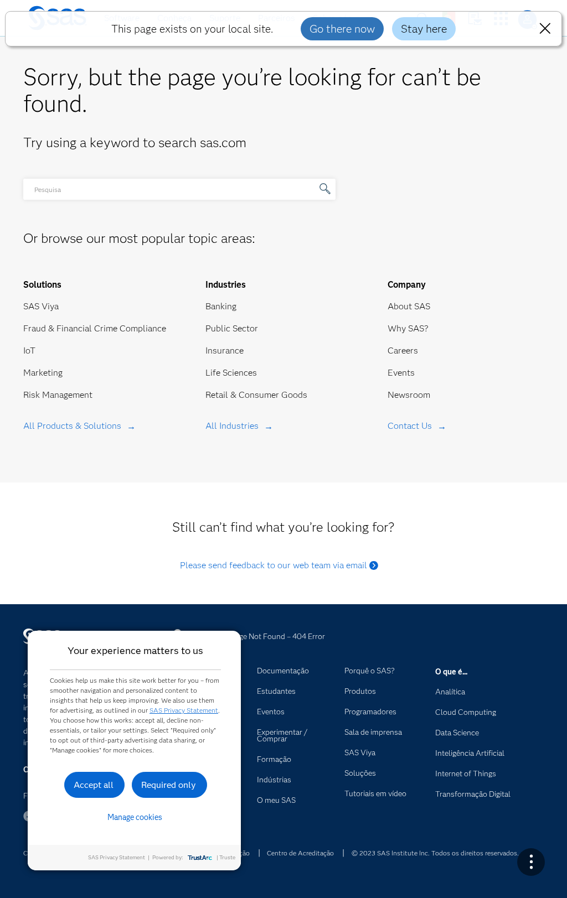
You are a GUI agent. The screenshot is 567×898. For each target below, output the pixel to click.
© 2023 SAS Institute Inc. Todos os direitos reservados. (435, 853)
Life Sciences (231, 372)
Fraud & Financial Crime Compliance (94, 328)
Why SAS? (408, 328)
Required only (168, 785)
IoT (29, 350)
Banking (220, 306)
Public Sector (231, 328)
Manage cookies (134, 817)
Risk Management (57, 395)
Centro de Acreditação (300, 853)
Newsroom (409, 395)
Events (401, 372)
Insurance (224, 350)
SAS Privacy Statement (184, 710)
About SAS (409, 306)
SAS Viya (41, 306)
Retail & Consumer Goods (256, 395)
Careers (403, 350)
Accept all (94, 785)
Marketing (43, 372)
